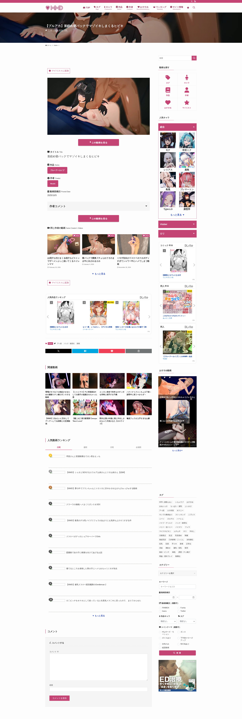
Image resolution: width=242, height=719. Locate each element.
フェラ (187, 527)
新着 (66, 30)
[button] (58, 351)
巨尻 (167, 544)
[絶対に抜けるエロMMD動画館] (54, 7)
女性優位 (190, 540)
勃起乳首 (162, 540)
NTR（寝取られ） (165, 502)
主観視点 (162, 535)
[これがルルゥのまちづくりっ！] (178, 302)
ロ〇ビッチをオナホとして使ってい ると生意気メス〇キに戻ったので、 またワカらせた (103, 600)
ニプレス (191, 515)
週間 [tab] (85, 447)
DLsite (144, 297)
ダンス (183, 632)
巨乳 (161, 544)
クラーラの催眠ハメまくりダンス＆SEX (83, 504)
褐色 (173, 552)
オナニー (180, 510)
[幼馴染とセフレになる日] (65, 313)
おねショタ (163, 506)
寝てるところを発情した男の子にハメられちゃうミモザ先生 (91, 568)
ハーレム (180, 519)
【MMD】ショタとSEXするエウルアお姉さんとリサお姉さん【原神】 (96, 472)
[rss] (195, 1)
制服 (186, 535)
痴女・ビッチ (164, 552)
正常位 (188, 544)
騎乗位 (177, 556)
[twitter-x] (191, 1)
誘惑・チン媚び (184, 552)
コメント (54, 652)
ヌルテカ (170, 519)
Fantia (183, 608)
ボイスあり (166, 638)
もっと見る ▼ (177, 215)
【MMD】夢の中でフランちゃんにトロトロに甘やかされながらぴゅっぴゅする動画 (101, 488)
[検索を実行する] (194, 58)
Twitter (183, 611)
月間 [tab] (112, 447)
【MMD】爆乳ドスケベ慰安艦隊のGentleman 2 (86, 584)
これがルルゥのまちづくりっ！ (174, 315)
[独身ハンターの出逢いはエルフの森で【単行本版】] (131, 313)
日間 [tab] (58, 447)
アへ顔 (50, 30)
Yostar (165, 359)
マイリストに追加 (60, 71)
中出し (192, 531)
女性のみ (165, 644)
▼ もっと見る (98, 274)
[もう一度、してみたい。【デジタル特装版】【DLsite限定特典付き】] (98, 313)
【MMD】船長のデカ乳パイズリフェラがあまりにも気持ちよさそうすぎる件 (98, 520)
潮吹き (168, 548)
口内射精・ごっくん (176, 540)
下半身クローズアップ (186, 639)
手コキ (174, 544)
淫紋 (161, 548)
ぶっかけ (188, 506)
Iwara (50, 343)
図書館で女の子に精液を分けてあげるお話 (84, 552)
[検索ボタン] (194, 7)
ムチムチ (177, 531)
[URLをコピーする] (139, 351)
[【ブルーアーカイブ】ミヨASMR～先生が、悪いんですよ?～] (178, 343)
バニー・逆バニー (165, 527)
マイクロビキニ (165, 531)
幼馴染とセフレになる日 (59, 327)
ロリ (185, 531)
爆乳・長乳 (178, 548)
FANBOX (165, 608)
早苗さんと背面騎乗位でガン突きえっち (83, 456)
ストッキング (180, 515)
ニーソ (161, 519)
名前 (51, 685)
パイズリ (178, 527)
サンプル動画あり (165, 515)
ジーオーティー (88, 329)
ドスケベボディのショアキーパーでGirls (83, 536)
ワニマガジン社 (55, 329)
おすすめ (190, 502)
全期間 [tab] (138, 447)
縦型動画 (165, 648)
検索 (178, 653)
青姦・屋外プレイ (165, 556)
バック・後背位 (58, 30)
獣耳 (186, 548)
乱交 (170, 535)
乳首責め (178, 535)
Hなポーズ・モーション (168, 633)
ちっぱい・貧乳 (176, 506)
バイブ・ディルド (165, 523)
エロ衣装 (170, 510)
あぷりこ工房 (167, 318)
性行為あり (184, 644)
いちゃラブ (179, 502)
